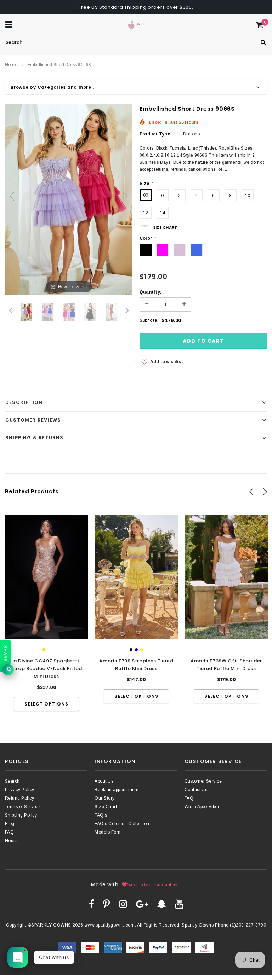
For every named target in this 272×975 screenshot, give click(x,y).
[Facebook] (91, 904)
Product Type (155, 134)
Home (11, 64)
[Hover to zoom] (68, 199)
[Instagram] (123, 904)
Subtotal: (150, 320)
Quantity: (151, 292)
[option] (46, 613)
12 (145, 212)
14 (162, 212)
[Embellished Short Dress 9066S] (26, 312)
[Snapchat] (161, 904)
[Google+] (142, 904)
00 (145, 195)
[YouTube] (179, 904)
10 (247, 195)
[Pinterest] (106, 904)
